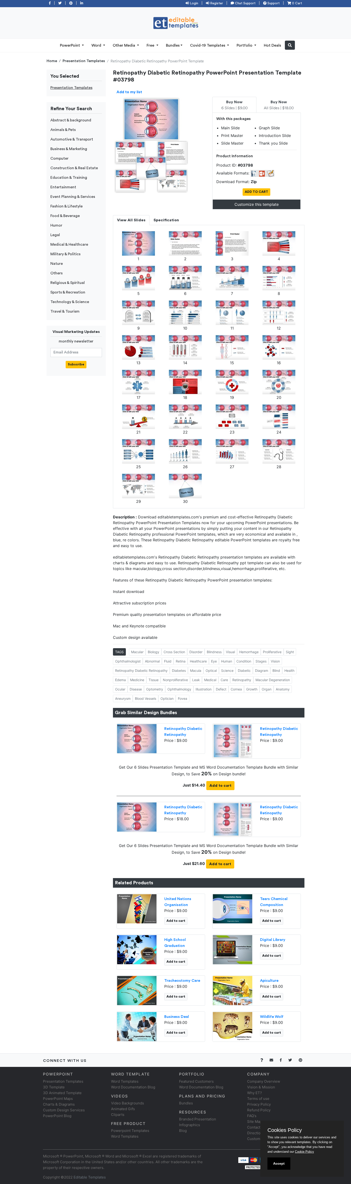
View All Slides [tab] (131, 220)
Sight (290, 652)
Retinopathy (241, 680)
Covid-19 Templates (208, 45)
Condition (243, 661)
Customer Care (260, 1138)
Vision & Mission (261, 1087)
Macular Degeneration (272, 680)
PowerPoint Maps (58, 1098)
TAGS (119, 652)
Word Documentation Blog (133, 1087)
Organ (266, 689)
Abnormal (152, 661)
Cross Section (174, 652)
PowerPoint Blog (57, 1115)
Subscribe (76, 364)
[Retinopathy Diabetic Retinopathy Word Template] (233, 740)
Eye (214, 661)
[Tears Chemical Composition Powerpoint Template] (233, 908)
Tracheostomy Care (182, 981)
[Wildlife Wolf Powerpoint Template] (233, 1026)
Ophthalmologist (128, 661)
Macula (195, 670)
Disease (136, 689)
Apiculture (269, 981)
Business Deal (176, 1017)
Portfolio (245, 45)
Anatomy (283, 689)
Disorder (195, 652)
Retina (181, 661)
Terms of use (258, 1098)
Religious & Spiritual (67, 283)
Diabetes (179, 670)
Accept (279, 1163)
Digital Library (272, 940)
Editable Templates (90, 1177)
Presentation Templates (84, 61)
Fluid (167, 661)
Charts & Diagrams (59, 1104)
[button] (290, 45)
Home (52, 61)
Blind (276, 670)
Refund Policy (259, 1110)
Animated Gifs (123, 1109)
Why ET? (254, 1093)
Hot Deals (272, 45)
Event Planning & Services (72, 197)
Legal (55, 235)
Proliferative (272, 652)
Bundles (173, 45)
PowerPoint (70, 45)
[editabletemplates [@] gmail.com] (274, 1060)
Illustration (204, 689)
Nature (56, 264)
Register (216, 3)
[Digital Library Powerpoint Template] (233, 949)
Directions (256, 1133)
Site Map (254, 1121)
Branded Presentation (197, 1119)
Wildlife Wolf (271, 1017)
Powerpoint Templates (130, 1130)
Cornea (236, 689)
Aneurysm (123, 698)
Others (56, 273)
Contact (253, 1127)
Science (227, 670)
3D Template (54, 1087)
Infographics (189, 1125)
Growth (251, 689)
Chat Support (244, 3)
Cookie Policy (304, 1151)
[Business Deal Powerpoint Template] (137, 1026)
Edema (120, 680)
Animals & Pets (63, 130)
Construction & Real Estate (74, 168)
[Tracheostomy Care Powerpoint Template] (137, 990)
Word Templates (124, 1081)
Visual (230, 652)
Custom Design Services (64, 1110)
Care (224, 680)
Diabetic (244, 670)
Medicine (137, 680)
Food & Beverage (65, 216)
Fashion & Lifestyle (66, 206)
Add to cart (220, 786)
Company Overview (263, 1081)
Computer (59, 158)
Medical (210, 680)
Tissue (154, 680)
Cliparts (117, 1114)
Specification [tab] (166, 220)
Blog (183, 1130)
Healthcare (198, 661)
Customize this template (256, 204)
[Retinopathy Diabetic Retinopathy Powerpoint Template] (137, 738)
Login (193, 3)
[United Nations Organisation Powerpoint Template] (137, 908)
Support (273, 3)
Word (96, 45)
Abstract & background (70, 120)
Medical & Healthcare (69, 244)
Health (289, 670)
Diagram (261, 670)
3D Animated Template (62, 1093)
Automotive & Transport (71, 139)
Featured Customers (196, 1081)
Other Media (124, 45)
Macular (137, 652)
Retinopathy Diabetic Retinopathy (141, 670)
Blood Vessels (145, 698)
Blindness (214, 652)
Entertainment (63, 187)
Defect (221, 689)
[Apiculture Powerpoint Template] (233, 990)
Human (226, 661)
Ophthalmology (179, 689)
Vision (275, 661)
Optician (167, 698)
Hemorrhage (249, 652)
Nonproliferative (175, 680)
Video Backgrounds (127, 1103)
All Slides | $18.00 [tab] (279, 105)
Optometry (154, 689)
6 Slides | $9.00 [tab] (234, 105)
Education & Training (68, 177)
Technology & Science (69, 302)
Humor (56, 225)
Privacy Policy (259, 1104)
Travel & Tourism (65, 311)
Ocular (120, 689)
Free (151, 45)
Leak (196, 680)
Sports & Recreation (67, 292)
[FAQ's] (264, 1060)
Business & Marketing (68, 149)
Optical (211, 670)
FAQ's (251, 1115)
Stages (260, 661)
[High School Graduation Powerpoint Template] (137, 949)
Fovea (182, 698)
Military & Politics (65, 254)
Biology (153, 652)
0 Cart (296, 3)
